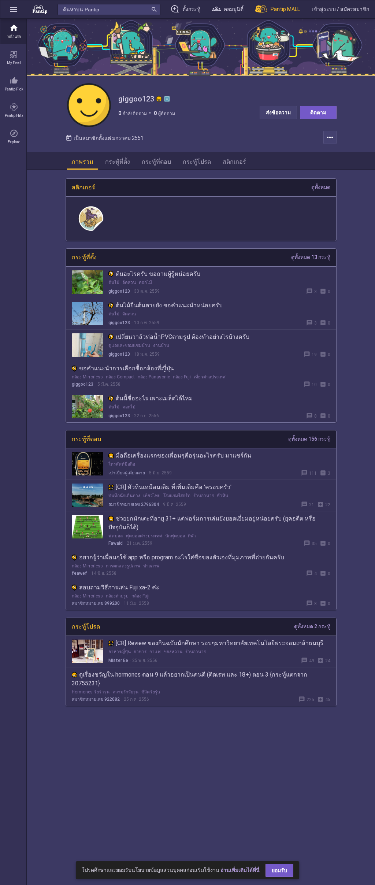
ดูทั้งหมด (320, 187)
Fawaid (115, 543)
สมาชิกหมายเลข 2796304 (133, 504)
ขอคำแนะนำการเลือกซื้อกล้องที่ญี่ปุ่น (126, 368)
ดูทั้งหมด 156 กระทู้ (309, 438)
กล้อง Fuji (182, 376)
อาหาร (140, 651)
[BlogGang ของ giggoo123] (167, 99)
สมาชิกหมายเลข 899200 (96, 603)
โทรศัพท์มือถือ (121, 464)
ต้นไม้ (113, 282)
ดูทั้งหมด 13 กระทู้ (310, 257)
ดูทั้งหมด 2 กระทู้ (312, 626)
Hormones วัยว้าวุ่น (90, 692)
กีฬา (192, 535)
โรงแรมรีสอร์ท (176, 495)
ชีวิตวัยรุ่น (150, 692)
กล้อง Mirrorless (87, 376)
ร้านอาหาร (203, 495)
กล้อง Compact (120, 376)
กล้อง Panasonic (154, 376)
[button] (13, 9)
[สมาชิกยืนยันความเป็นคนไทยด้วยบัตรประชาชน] (159, 99)
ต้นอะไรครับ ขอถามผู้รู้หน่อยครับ (158, 273)
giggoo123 (119, 291)
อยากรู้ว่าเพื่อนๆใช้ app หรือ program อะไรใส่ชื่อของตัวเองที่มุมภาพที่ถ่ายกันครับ (181, 557)
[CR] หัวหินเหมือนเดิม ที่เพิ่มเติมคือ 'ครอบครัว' (173, 487)
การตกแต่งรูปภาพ (123, 566)
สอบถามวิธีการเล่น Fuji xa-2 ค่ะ (119, 587)
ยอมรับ (279, 870)
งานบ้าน (161, 345)
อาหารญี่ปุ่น (119, 651)
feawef (79, 573)
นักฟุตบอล (175, 535)
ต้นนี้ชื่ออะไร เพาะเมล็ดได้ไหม (154, 398)
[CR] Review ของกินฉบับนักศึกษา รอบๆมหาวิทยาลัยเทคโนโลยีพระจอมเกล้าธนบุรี (219, 643)
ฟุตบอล (115, 535)
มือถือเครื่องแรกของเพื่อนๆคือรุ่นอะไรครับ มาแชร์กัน (183, 455)
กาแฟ (155, 651)
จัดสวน (129, 282)
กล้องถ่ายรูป (117, 596)
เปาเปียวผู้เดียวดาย (126, 472)
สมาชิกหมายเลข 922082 (96, 699)
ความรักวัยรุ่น (125, 692)
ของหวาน (173, 651)
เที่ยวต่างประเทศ (210, 376)
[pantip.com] (40, 9)
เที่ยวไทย (151, 495)
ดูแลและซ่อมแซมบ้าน (129, 345)
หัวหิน (222, 495)
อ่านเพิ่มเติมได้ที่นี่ (240, 870)
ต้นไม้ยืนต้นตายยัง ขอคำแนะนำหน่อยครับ (169, 305)
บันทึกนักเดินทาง (124, 495)
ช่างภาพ (151, 566)
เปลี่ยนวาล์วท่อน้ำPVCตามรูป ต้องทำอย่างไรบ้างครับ (182, 336)
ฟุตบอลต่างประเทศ (144, 535)
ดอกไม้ (145, 282)
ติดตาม (318, 112)
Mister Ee (118, 660)
